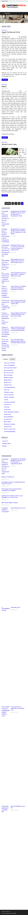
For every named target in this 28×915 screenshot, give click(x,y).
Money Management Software (11, 412)
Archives (12, 359)
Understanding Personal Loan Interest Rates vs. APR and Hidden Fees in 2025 (18, 274)
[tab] (5, 359)
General (6, 399)
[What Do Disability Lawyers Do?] (6, 806)
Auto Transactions (8, 370)
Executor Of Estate (9, 394)
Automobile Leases (15, 607)
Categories (5, 359)
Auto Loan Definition (9, 365)
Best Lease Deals (8, 375)
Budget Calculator (8, 377)
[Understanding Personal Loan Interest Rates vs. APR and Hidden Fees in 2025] (6, 273)
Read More (4, 79)
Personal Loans (8, 419)
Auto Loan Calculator (9, 362)
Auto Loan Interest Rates (10, 367)
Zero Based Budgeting (9, 431)
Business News (7, 382)
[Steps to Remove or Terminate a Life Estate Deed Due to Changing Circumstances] (6, 286)
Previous (8, 203)
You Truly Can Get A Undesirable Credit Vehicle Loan (17, 708)
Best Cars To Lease (9, 372)
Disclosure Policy (6, 443)
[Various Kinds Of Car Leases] (6, 508)
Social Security (7, 426)
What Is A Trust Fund (9, 429)
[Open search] (25, 13)
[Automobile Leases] (6, 607)
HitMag (14, 913)
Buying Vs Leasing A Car (8, 476)
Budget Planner (8, 380)
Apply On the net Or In (11, 32)
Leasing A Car (7, 404)
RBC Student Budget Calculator (10, 502)
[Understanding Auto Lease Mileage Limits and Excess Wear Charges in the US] (6, 259)
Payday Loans (4, 30)
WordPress (9, 913)
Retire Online (7, 421)
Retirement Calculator (9, 424)
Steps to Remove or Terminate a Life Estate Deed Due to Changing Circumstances (18, 288)
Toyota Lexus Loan (9, 144)
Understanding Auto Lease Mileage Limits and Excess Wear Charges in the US (17, 261)
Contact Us (5, 441)
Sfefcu (4, 86)
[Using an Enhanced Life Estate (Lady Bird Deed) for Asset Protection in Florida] (6, 313)
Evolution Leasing (8, 392)
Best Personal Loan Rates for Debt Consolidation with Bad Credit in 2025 (18, 302)
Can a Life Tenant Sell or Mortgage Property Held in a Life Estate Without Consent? (18, 341)
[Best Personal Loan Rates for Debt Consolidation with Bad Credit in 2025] (6, 300)
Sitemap (4, 446)
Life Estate (6, 407)
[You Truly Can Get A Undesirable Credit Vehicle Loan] (6, 707)
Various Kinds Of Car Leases (18, 508)
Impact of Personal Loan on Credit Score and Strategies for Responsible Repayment (18, 328)
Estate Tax (6, 389)
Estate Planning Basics (9, 387)
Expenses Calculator (9, 397)
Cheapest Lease (8, 385)
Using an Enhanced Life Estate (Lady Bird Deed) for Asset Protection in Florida (18, 314)
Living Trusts (7, 409)
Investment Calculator (9, 402)
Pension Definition (8, 416)
